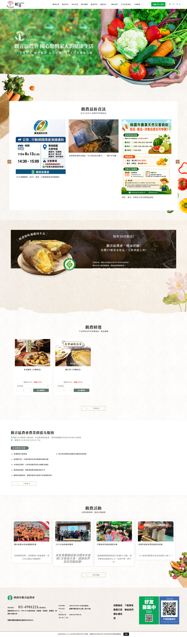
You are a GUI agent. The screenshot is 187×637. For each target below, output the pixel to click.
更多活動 (96, 575)
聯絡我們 (129, 609)
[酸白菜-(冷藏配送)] (73, 352)
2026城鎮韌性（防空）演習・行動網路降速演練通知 (38, 177)
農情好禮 (55, 4)
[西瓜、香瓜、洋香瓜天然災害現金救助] (146, 157)
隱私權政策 (117, 634)
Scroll (93, 93)
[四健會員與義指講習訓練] (114, 531)
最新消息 (75, 4)
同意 (126, 634)
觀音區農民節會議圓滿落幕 (25, 544)
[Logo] (15, 4)
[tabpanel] (93, 49)
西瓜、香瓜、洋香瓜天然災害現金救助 (137, 197)
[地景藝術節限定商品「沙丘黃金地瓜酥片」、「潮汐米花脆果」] (94, 136)
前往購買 (123, 287)
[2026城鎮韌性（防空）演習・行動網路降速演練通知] (41, 146)
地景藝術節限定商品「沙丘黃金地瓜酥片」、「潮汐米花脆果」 (92, 156)
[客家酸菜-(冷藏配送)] (32, 352)
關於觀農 (84, 4)
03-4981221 (28, 606)
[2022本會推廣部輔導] (73, 531)
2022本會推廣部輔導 (64, 544)
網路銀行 (103, 4)
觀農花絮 (117, 609)
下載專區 (137, 4)
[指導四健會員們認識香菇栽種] (155, 531)
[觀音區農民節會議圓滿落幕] (31, 531)
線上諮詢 (160, 4)
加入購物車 (41, 390)
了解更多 (96, 408)
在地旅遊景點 (126, 4)
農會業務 (94, 4)
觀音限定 (65, 4)
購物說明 (114, 4)
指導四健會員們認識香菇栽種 (150, 544)
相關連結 (117, 605)
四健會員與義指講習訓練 (107, 544)
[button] (170, 4)
